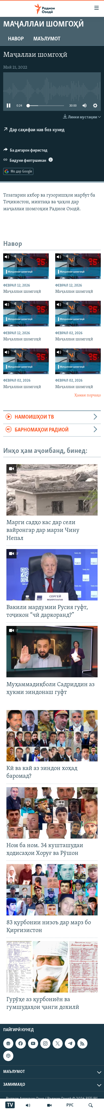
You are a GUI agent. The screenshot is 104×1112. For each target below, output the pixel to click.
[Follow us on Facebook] (20, 1044)
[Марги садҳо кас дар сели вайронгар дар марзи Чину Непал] (52, 490)
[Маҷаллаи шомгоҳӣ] (26, 266)
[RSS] (82, 1044)
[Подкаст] (8, 1056)
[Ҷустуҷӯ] (91, 1105)
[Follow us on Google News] (8, 1044)
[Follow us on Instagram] (45, 1044)
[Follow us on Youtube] (33, 1044)
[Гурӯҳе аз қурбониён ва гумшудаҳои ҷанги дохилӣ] (52, 967)
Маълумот (47, 39)
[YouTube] (49, 1105)
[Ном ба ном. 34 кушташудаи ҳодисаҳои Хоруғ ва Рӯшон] (52, 813)
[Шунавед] (28, 1105)
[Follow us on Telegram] (70, 1044)
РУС (70, 1105)
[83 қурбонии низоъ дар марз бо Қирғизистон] (52, 889)
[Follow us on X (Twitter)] (58, 1044)
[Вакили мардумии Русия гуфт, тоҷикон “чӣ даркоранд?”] (52, 574)
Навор (16, 39)
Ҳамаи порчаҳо (87, 395)
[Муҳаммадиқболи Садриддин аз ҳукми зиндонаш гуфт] (52, 651)
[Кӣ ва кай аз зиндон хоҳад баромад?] (52, 735)
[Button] (25, 151)
